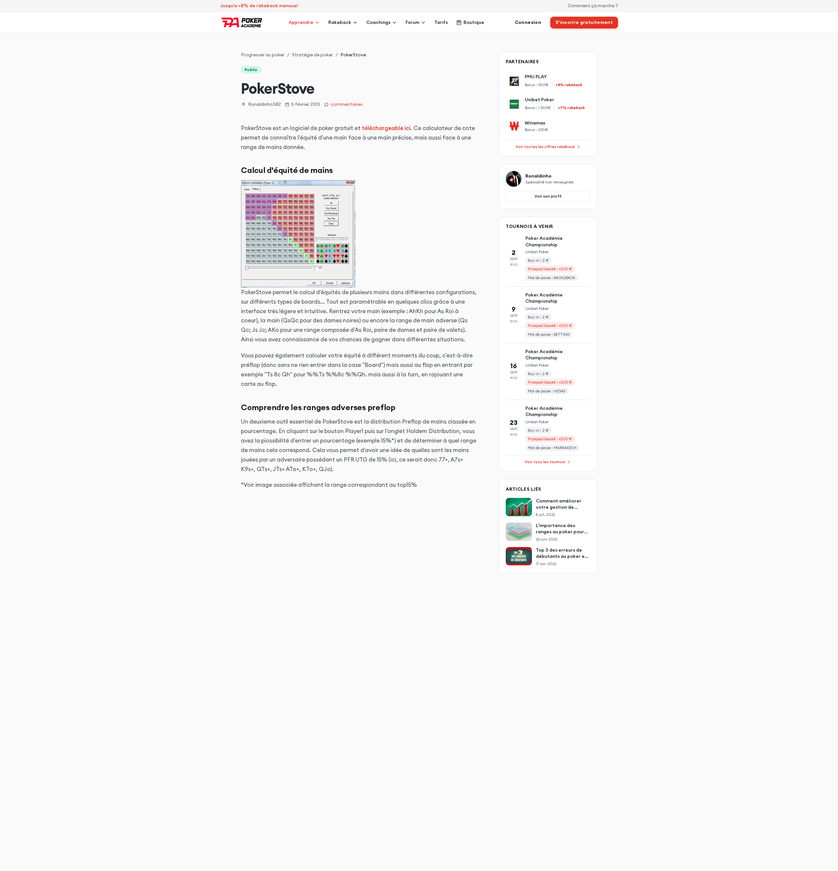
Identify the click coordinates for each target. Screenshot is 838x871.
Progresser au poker (262, 55)
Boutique (474, 22)
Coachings (378, 22)
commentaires (347, 104)
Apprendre (301, 22)
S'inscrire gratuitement (584, 22)
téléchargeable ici (386, 128)
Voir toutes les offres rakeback (545, 146)
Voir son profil (548, 196)
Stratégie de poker (312, 55)
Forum (412, 22)
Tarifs (441, 22)
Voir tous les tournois (545, 461)
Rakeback (339, 22)
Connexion (528, 22)
